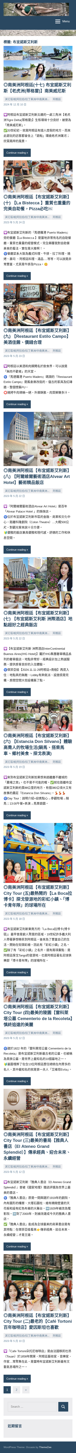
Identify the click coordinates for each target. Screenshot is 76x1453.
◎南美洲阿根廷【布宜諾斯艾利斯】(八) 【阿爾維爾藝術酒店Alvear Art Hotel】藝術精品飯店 (37, 476)
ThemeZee (45, 1447)
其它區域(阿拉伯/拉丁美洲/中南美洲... (27, 99)
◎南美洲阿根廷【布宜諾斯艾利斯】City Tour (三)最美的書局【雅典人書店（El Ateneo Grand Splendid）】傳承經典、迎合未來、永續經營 (37, 1146)
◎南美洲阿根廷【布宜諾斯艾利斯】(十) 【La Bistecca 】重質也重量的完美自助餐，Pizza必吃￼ (37, 202)
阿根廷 (57, 99)
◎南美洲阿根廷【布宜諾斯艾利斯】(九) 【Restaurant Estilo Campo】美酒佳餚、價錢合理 (37, 336)
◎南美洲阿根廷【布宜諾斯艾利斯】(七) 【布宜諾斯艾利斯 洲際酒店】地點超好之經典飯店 (38, 619)
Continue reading (16, 152)
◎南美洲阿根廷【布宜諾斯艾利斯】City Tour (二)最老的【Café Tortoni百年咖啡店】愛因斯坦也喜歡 (38, 1321)
